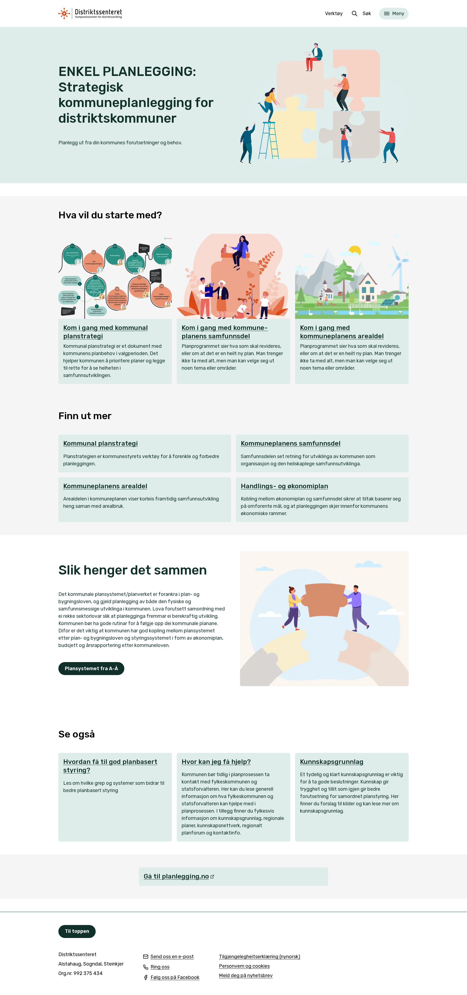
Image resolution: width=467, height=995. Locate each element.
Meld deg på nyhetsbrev (246, 976)
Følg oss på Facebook (171, 977)
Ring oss (156, 967)
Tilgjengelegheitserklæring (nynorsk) (259, 957)
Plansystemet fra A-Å (91, 669)
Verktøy (334, 13)
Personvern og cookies (244, 966)
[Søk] (354, 13)
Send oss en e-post (168, 957)
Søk (367, 13)
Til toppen (77, 931)
